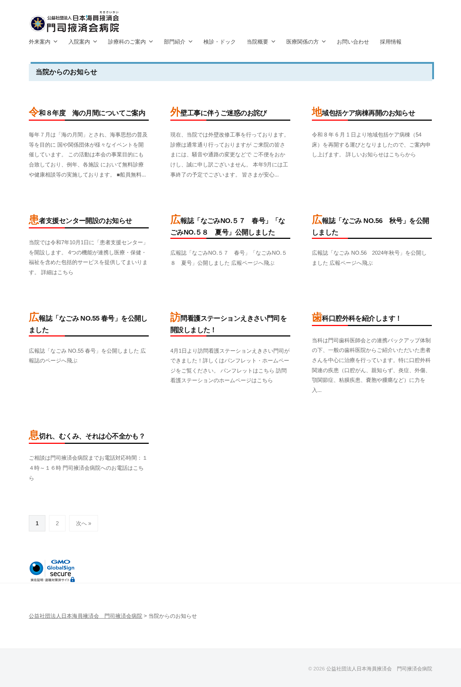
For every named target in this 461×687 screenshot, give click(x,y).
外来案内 (39, 42)
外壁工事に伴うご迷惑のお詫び (218, 113)
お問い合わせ (353, 42)
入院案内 (79, 42)
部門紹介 (174, 42)
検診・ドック (219, 42)
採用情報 (391, 42)
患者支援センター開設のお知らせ (80, 220)
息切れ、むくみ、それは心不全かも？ (87, 436)
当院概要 (257, 42)
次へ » (83, 523)
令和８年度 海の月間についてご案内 (87, 113)
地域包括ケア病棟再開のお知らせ (363, 113)
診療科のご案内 (127, 42)
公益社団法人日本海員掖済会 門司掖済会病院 (379, 669)
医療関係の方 (302, 42)
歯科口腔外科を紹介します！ (357, 318)
